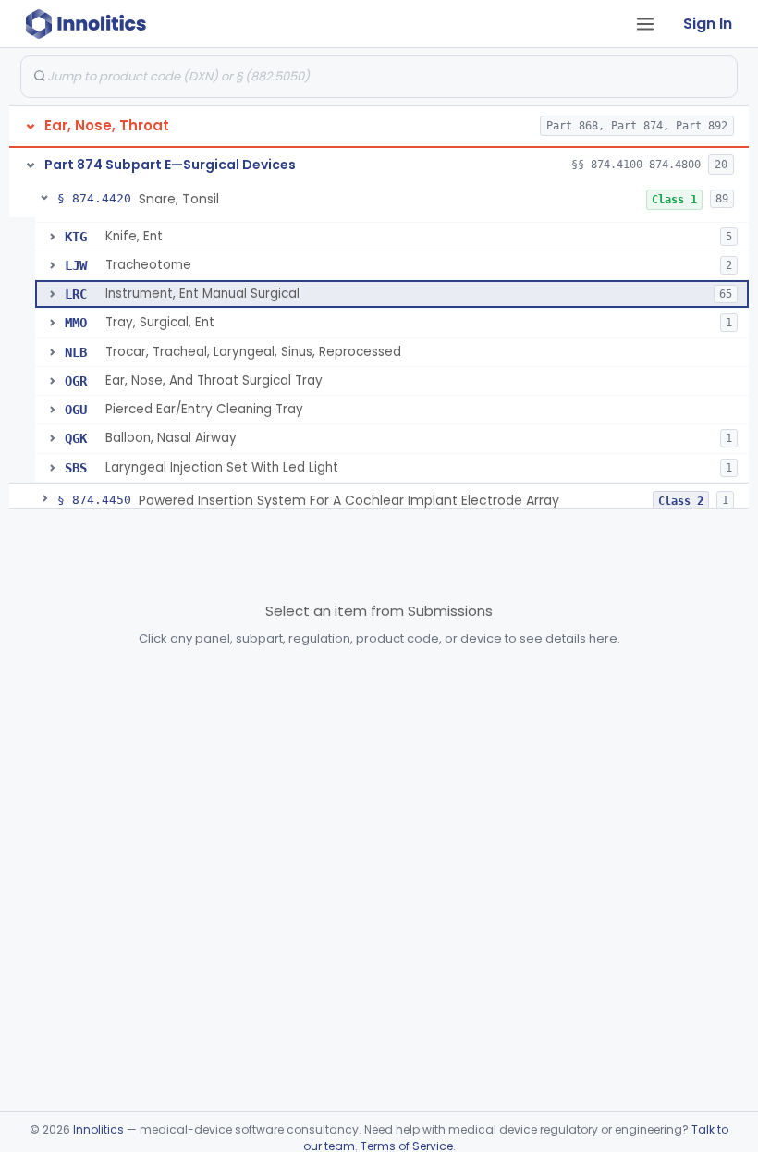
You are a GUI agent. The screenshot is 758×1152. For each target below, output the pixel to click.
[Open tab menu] (645, 24)
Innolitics (98, 1129)
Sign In (707, 23)
